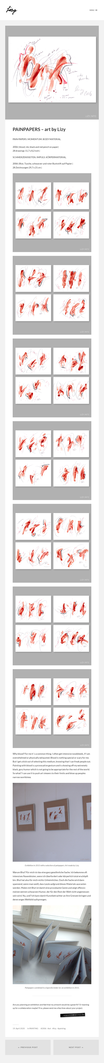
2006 (44, 1028)
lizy (55, 1028)
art (50, 1028)
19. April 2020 (19, 1028)
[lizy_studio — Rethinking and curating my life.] (45, 10)
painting (62, 1028)
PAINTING (33, 1028)
